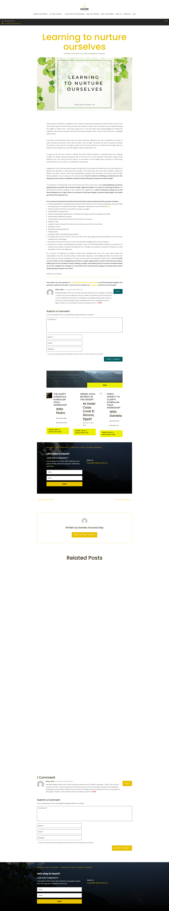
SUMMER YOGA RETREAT (40, 14)
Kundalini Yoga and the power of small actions (64, 627)
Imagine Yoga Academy (48, 631)
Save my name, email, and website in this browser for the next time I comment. (76, 354)
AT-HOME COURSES (55, 14)
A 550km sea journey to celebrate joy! (59, 710)
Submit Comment (113, 359)
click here (94, 285)
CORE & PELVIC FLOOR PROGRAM (74, 14)
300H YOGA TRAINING (107, 14)
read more (42, 639)
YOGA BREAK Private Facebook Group (84, 282)
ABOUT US (119, 14)
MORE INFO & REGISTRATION (55, 431)
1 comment (101, 53)
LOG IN (166, 21)
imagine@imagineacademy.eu (97, 463)
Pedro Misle (44, 742)
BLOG (134, 14)
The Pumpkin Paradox (50, 739)
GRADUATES (127, 14)
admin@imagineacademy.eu (12, 23)
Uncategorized (92, 53)
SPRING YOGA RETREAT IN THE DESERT (87, 397)
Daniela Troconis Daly (72, 53)
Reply (118, 291)
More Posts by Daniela (84, 535)
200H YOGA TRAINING (92, 14)
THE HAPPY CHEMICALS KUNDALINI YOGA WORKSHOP (60, 399)
